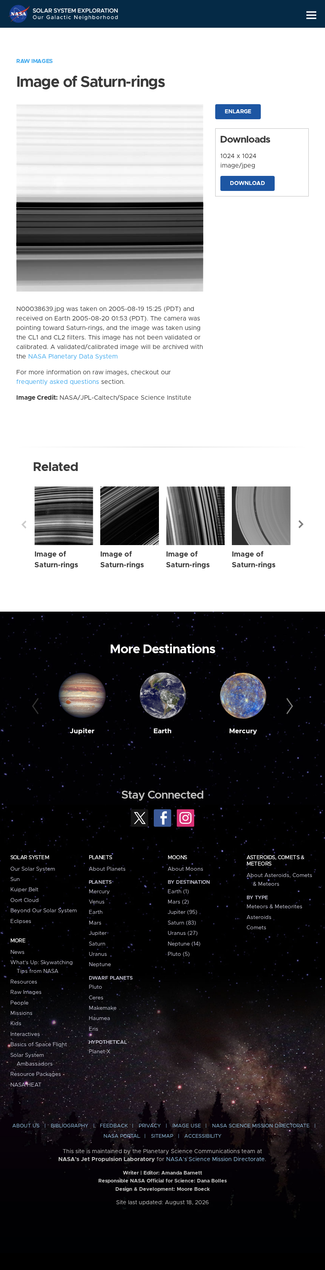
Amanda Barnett (181, 1173)
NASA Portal (121, 1136)
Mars (95, 923)
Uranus (98, 954)
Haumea (99, 1018)
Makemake (103, 1008)
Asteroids (259, 917)
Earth (162, 731)
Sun (15, 879)
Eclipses (20, 921)
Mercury (243, 731)
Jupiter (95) (182, 912)
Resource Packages (35, 1074)
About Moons (185, 869)
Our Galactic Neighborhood (75, 19)
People (19, 1003)
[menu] (311, 15)
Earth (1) (178, 891)
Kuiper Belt (24, 889)
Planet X (99, 1052)
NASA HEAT (26, 1085)
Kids (15, 1023)
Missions (21, 1013)
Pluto (95, 987)
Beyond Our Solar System (43, 910)
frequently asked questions (57, 382)
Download (247, 183)
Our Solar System (32, 869)
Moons (177, 857)
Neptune (100, 964)
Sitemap (162, 1136)
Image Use (186, 1126)
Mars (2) (178, 902)
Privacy (150, 1126)
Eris (93, 1029)
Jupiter (82, 731)
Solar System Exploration (75, 9)
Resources (23, 982)
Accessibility (203, 1136)
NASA (20, 14)
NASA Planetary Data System (73, 356)
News (17, 952)
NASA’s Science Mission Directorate (215, 1159)
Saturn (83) (182, 923)
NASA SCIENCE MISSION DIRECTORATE (261, 1126)
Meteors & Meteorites (274, 907)
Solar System (29, 857)
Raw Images (34, 61)
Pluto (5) (179, 954)
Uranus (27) (183, 933)
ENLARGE (238, 111)
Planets (100, 857)
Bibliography (69, 1126)
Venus (97, 902)
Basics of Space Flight (38, 1044)
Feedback (114, 1126)
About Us (26, 1126)
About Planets (107, 869)
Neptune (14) (184, 944)
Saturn (97, 944)
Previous (24, 524)
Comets (256, 928)
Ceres (96, 998)
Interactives (25, 1034)
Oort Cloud (24, 900)
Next (301, 524)
